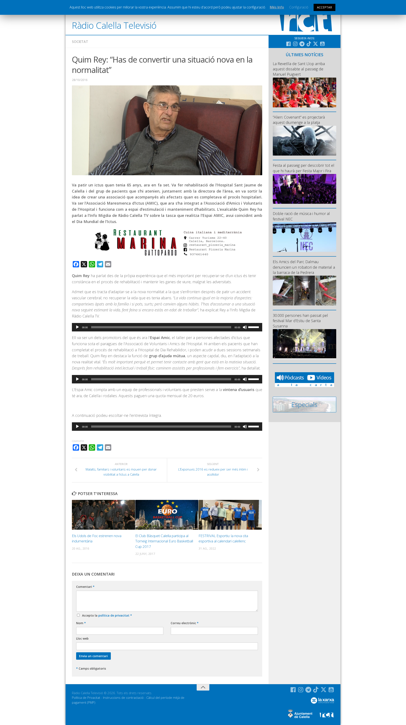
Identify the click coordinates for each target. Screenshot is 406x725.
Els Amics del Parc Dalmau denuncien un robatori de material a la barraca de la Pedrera (304, 267)
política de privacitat (114, 615)
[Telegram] (301, 43)
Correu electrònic (185, 623)
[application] (167, 327)
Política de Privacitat (86, 697)
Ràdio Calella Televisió (114, 25)
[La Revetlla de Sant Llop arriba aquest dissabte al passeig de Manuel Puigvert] (304, 92)
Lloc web (82, 638)
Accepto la (106, 615)
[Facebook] (288, 43)
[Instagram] (295, 43)
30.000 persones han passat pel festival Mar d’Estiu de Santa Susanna (300, 320)
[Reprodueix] (77, 327)
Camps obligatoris (91, 668)
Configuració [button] (298, 7)
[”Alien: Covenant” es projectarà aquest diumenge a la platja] (304, 141)
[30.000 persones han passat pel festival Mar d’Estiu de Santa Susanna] (304, 344)
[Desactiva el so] (245, 327)
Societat (80, 41)
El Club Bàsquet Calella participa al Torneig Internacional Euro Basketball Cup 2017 (164, 541)
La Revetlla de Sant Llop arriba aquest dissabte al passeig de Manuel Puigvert (299, 69)
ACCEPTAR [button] (324, 7)
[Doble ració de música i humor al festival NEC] (304, 237)
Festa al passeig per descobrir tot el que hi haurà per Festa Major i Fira (303, 168)
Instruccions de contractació (123, 697)
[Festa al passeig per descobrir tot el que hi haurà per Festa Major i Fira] (304, 189)
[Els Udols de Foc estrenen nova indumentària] (103, 515)
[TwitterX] (315, 43)
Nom (81, 623)
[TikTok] (308, 43)
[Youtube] (322, 43)
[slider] (254, 327)
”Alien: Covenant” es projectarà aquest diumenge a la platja (299, 120)
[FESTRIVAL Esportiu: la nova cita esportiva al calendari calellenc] (230, 515)
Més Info (277, 7)
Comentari (85, 587)
